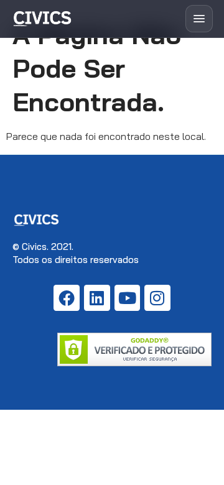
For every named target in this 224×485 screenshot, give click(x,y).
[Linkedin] (97, 298)
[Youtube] (127, 298)
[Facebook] (67, 298)
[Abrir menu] (199, 18)
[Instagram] (157, 298)
